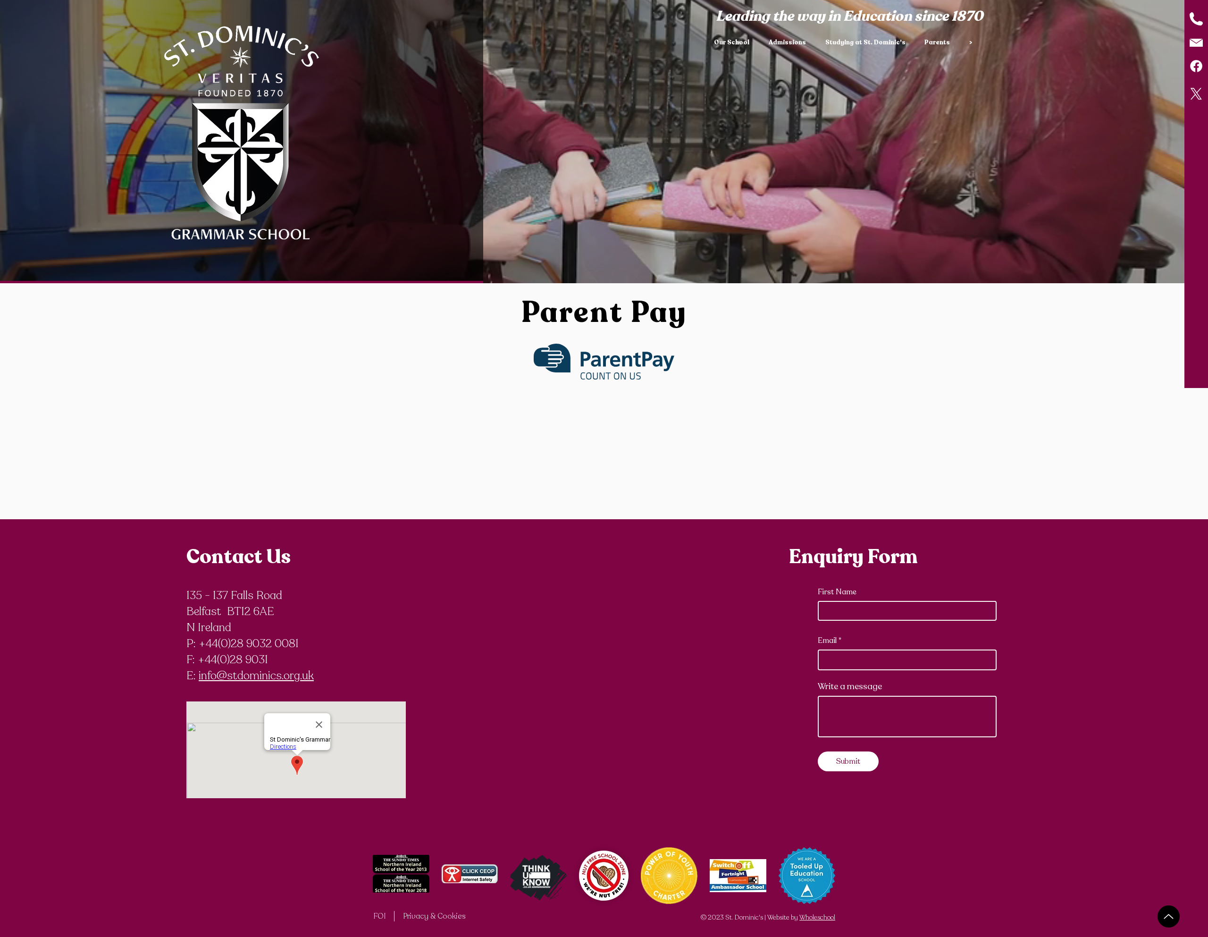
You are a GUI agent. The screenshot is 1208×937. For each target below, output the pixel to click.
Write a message (850, 686)
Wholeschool (817, 917)
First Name (837, 592)
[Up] (1169, 916)
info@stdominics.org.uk (256, 676)
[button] (734, 42)
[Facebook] (1196, 66)
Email (827, 640)
